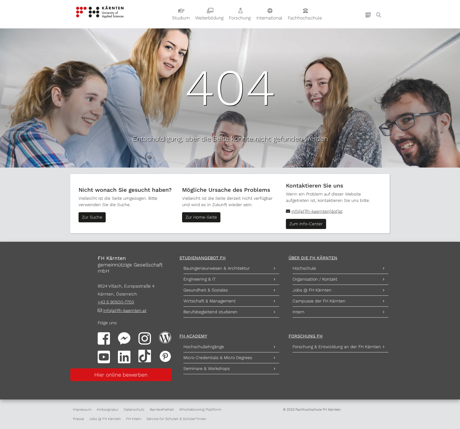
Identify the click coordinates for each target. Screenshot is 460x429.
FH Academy (193, 336)
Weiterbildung (209, 17)
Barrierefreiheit (162, 409)
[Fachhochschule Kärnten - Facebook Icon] (104, 337)
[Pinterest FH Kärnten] (165, 355)
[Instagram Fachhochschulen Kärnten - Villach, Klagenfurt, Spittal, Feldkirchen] (144, 337)
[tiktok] (144, 355)
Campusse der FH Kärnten (319, 300)
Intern (299, 311)
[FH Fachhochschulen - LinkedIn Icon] (124, 356)
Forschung (240, 17)
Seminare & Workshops (206, 368)
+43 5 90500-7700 (116, 302)
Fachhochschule (305, 17)
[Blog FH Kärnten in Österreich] (165, 337)
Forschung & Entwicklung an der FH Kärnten (337, 346)
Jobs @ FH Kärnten (312, 290)
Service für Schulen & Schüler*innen (176, 419)
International (269, 17)
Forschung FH (306, 336)
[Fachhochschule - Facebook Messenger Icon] (124, 337)
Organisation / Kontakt (315, 279)
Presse (78, 419)
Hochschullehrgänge (203, 346)
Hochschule (304, 268)
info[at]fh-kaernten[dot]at (317, 211)
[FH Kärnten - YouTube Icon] (104, 356)
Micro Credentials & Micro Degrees (217, 357)
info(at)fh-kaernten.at (124, 310)
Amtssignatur (107, 409)
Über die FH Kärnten (313, 257)
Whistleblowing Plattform (200, 409)
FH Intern (133, 419)
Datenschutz (134, 409)
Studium (181, 17)
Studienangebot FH (202, 257)
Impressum (82, 409)
